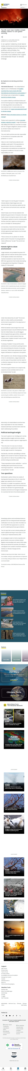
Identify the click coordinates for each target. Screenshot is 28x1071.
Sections (23, 7)
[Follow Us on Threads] (16, 1016)
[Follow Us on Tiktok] (13, 1016)
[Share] (2, 37)
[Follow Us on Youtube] (10, 1016)
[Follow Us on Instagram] (6, 1016)
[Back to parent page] (4, 6)
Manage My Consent (6, 977)
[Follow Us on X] (20, 1016)
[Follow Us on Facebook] (3, 1016)
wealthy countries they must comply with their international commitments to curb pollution (13, 91)
